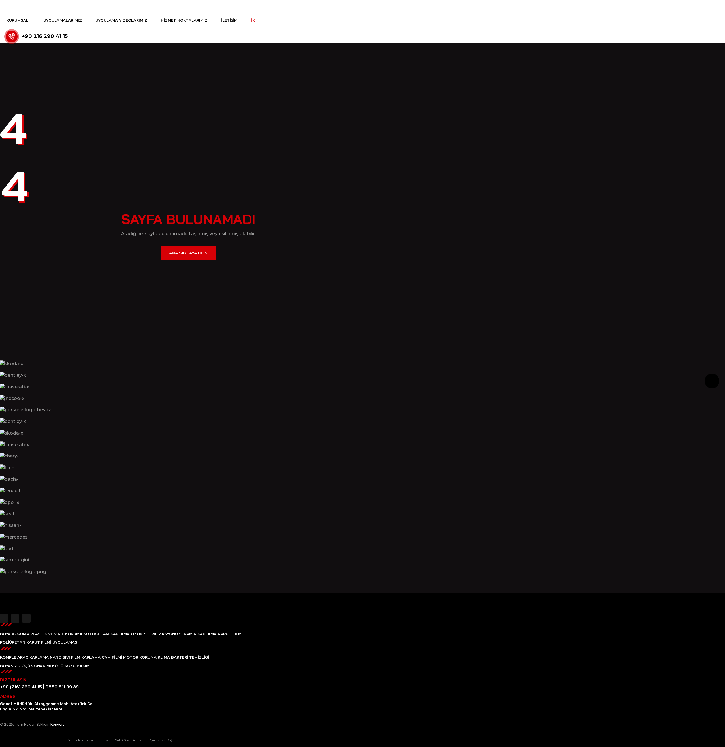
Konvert (57, 724)
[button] (188, 583)
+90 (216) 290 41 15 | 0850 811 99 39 (39, 686)
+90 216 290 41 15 (45, 36)
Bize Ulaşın (13, 679)
